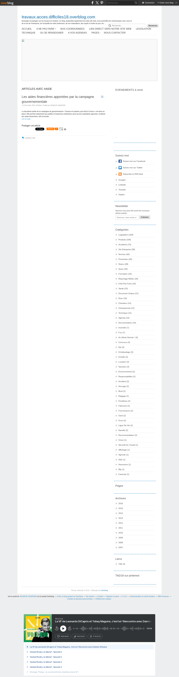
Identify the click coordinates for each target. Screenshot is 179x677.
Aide (33, 138)
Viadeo (121, 194)
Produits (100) (124, 240)
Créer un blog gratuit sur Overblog (70, 596)
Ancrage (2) (123, 386)
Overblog (104, 590)
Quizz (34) (123, 269)
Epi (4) (121, 347)
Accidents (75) (124, 244)
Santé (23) (123, 288)
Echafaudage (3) (125, 352)
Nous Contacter (115, 32)
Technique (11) (125, 313)
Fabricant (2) (124, 406)
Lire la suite (26, 119)
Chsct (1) (122, 440)
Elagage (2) (123, 396)
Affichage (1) (124, 450)
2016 (120, 503)
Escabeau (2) (124, 401)
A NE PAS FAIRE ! (46, 29)
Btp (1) (121, 469)
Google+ (122, 180)
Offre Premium (163, 596)
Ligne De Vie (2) (125, 425)
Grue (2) (122, 420)
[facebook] (92, 2)
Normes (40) (124, 254)
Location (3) (123, 362)
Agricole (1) (123, 455)
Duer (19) (122, 298)
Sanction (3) (123, 367)
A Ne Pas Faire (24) (127, 284)
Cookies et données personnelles (80, 599)
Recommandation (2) (127, 435)
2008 (120, 542)
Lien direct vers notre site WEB (110, 29)
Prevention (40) (125, 259)
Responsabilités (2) (127, 376)
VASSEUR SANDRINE (28, 596)
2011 (120, 528)
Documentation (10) (127, 323)
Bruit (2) (122, 391)
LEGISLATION (143, 29)
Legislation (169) (125, 235)
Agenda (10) (123, 318)
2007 (120, 547)
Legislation (28, 138)
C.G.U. (125, 596)
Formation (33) (125, 274)
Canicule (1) (123, 474)
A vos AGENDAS (77, 32)
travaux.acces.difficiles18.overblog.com (58, 17)
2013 (120, 518)
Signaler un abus (113, 596)
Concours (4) (124, 342)
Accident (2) (123, 381)
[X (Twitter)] (97, 2)
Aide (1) (121, 459)
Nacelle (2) (123, 430)
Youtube (122, 190)
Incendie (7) (123, 327)
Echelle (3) (123, 357)
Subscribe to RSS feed (133, 174)
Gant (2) (122, 415)
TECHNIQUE (28, 32)
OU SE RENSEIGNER (51, 32)
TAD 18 (121, 564)
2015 (120, 508)
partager (81, 636)
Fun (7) (121, 332)
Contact (100, 596)
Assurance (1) (124, 464)
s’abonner (65, 636)
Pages (95, 32)
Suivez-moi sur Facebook (134, 161)
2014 (120, 513)
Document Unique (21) (128, 293)
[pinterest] (101, 2)
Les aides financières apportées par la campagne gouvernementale (58, 99)
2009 (120, 538)
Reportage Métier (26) (128, 279)
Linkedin (122, 185)
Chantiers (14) (124, 303)
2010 (120, 533)
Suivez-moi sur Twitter (133, 167)
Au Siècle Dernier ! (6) (128, 337)
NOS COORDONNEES (72, 29)
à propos (97, 636)
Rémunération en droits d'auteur (142, 596)
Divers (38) (123, 264)
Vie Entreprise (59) (126, 249)
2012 (120, 523)
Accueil (27, 29)
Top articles (90, 596)
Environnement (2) (126, 371)
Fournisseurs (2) (125, 411)
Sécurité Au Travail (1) (128, 445)
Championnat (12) (126, 308)
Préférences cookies (103, 599)
